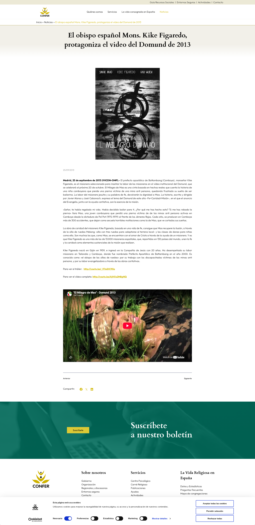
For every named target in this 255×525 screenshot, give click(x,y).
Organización (88, 484)
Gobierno (86, 480)
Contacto (86, 495)
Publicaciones (138, 488)
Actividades (137, 495)
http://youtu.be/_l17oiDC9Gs (99, 268)
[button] (81, 389)
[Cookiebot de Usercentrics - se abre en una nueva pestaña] (35, 520)
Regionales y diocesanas (94, 488)
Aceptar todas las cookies (215, 503)
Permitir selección (214, 511)
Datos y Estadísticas (191, 486)
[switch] (94, 518)
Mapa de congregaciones (193, 493)
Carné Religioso (139, 484)
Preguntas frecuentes (191, 489)
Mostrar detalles (159, 518)
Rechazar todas (215, 518)
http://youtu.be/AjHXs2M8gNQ (110, 276)
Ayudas (135, 491)
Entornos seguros (90, 491)
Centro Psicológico (140, 480)
